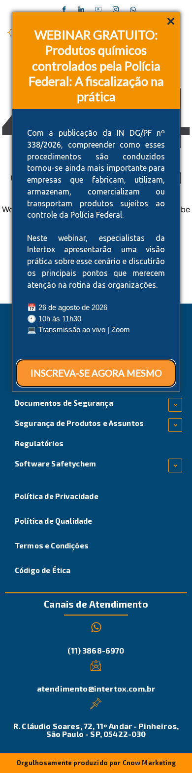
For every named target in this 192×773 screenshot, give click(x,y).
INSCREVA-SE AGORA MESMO (96, 373)
